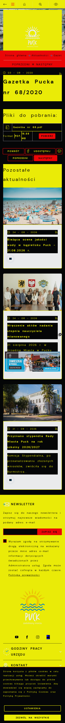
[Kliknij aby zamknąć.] (60, 334)
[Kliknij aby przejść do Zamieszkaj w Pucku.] (32, 361)
